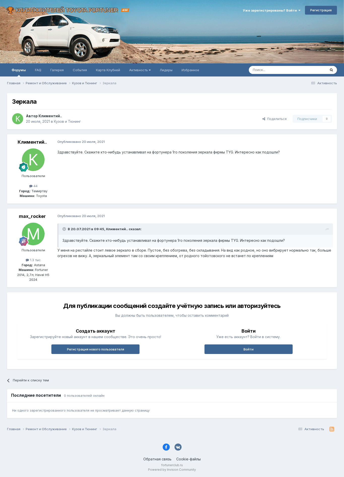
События (80, 70)
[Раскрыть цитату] (64, 229)
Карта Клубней (108, 70)
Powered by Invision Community (172, 469)
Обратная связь (157, 459)
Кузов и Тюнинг (67, 121)
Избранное (190, 70)
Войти (249, 349)
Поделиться (276, 119)
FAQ (38, 70)
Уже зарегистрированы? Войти (270, 10)
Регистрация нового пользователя (95, 349)
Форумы (19, 70)
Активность (139, 70)
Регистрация (321, 10)
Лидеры (166, 70)
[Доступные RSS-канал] (332, 429)
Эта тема (312, 70)
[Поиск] (331, 70)
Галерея (57, 70)
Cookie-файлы (188, 459)
